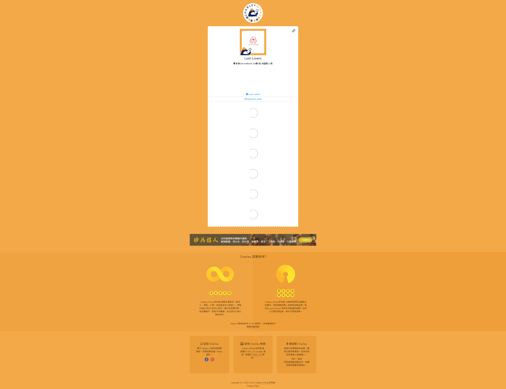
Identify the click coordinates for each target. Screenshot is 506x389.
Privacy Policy (253, 386)
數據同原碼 (295, 308)
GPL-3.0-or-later (255, 351)
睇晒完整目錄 (253, 327)
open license (275, 308)
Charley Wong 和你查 (265, 382)
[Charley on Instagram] (212, 359)
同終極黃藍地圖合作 (293, 362)
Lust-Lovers (254, 94)
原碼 (242, 351)
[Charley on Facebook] (207, 359)
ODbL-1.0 (257, 355)
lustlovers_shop (254, 99)
